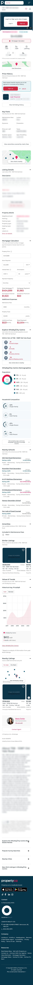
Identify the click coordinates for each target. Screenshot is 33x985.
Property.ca (5, 885)
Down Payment (6, 260)
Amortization (20, 269)
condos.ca (4, 937)
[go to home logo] (9, 881)
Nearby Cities (7, 859)
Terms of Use (10, 941)
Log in (11, 23)
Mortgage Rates (6, 957)
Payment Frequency (7, 278)
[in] (12, 894)
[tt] (2, 894)
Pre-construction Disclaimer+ (16, 972)
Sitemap (18, 941)
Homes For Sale (18, 957)
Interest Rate (6, 269)
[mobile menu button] (30, 3)
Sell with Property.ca (19, 951)
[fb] (6, 894)
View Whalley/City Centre (10, 645)
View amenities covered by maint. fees (16, 144)
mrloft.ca (12, 937)
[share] (30, 9)
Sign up (22, 23)
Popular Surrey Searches (11, 851)
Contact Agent (16, 729)
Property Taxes (6, 311)
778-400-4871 (19, 723)
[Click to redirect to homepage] (2, 3)
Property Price (6, 251)
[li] (9, 894)
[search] (14, 3)
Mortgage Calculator (19, 955)
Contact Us (4, 953)
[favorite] (23, 550)
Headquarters (20, 937)
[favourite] (26, 9)
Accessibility (19, 939)
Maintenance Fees (7, 302)
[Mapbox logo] (6, 682)
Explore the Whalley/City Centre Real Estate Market (15, 841)
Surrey (4, 9)
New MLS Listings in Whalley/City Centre (14, 868)
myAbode (15, 885)
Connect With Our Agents (18, 953)
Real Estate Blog (6, 951)
